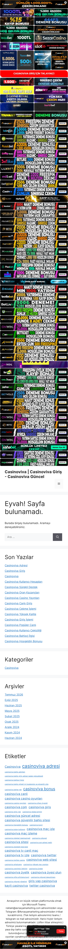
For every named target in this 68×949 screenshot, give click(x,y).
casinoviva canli (16, 794)
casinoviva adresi (41, 766)
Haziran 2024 (13, 738)
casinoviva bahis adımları (15, 772)
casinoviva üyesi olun (46, 872)
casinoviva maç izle (41, 829)
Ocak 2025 (12, 721)
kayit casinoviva (16, 886)
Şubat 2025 (12, 716)
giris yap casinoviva (42, 881)
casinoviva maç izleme (21, 833)
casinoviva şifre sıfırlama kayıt (17, 877)
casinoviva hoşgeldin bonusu (16, 825)
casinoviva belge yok (13, 790)
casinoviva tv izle (17, 855)
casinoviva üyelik (17, 872)
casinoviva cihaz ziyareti (38, 803)
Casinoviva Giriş (15, 570)
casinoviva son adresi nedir (41, 842)
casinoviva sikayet (39, 838)
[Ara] (57, 537)
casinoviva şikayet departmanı (43, 877)
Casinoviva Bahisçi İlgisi (20, 635)
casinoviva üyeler (36, 869)
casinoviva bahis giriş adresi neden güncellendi (24, 776)
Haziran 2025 (13, 705)
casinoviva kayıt (36, 825)
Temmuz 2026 (14, 694)
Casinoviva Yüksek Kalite (20, 614)
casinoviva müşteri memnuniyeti (17, 838)
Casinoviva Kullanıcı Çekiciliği (23, 630)
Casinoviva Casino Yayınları (22, 598)
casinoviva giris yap (13, 812)
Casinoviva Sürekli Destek (21, 587)
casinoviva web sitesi (41, 860)
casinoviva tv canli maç (21, 850)
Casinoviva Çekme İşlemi (20, 608)
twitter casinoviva (42, 886)
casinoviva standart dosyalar (16, 847)
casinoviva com (16, 807)
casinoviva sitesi (16, 842)
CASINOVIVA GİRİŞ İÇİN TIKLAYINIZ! (34, 73)
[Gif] (34, 198)
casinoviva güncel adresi (22, 816)
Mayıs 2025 (12, 710)
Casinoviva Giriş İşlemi (19, 619)
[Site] (34, 123)
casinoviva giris (40, 807)
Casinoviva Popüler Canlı (20, 625)
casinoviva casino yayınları (15, 803)
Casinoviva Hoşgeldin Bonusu (23, 641)
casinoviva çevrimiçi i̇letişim (16, 869)
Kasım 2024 (12, 732)
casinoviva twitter (43, 855)
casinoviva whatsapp (13, 864)
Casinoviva (12, 576)
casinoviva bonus (39, 788)
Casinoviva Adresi (16, 565)
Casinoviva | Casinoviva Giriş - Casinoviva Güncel (33, 474)
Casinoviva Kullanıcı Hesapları (23, 581)
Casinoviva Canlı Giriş (18, 603)
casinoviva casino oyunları (23, 798)
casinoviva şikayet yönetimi (16, 882)
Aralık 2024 (12, 727)
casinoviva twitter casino (15, 860)
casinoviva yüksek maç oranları (35, 864)
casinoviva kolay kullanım (15, 829)
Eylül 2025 (11, 700)
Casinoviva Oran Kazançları (22, 592)
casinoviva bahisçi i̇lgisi (14, 780)
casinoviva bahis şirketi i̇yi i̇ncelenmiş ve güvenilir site (26, 784)
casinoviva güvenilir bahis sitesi (27, 820)
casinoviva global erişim (32, 812)
